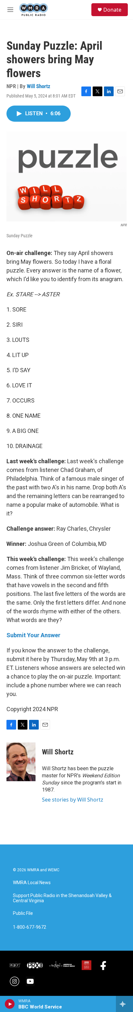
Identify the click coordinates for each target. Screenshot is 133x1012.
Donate (112, 10)
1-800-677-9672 (29, 927)
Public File (23, 913)
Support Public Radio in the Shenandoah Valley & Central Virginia (62, 898)
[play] (10, 1004)
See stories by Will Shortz (72, 799)
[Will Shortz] (21, 761)
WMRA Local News (32, 882)
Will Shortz (38, 86)
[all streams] (124, 1004)
